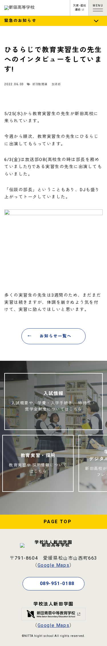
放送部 (56, 84)
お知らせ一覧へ (56, 336)
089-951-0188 (57, 583)
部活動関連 (39, 84)
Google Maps (54, 565)
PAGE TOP (58, 521)
